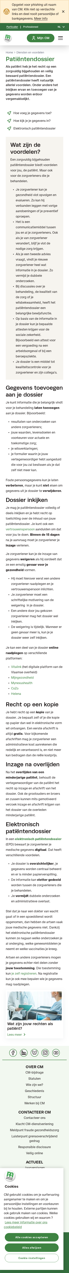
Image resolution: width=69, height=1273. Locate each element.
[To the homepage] (7, 38)
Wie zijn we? (34, 1085)
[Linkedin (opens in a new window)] (24, 1053)
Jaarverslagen (34, 1168)
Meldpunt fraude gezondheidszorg (34, 1130)
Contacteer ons (34, 1118)
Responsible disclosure (34, 1147)
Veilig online (34, 1153)
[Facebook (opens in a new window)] (13, 1053)
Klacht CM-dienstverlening (34, 1124)
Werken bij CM (34, 1103)
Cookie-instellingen (31, 1258)
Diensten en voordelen (30, 52)
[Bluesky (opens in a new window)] (34, 1053)
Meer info (41, 18)
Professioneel (30, 27)
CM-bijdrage (34, 1072)
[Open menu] (60, 38)
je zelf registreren (24, 973)
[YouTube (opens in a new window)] (56, 1053)
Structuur (34, 1097)
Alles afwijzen (31, 1247)
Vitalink (16, 667)
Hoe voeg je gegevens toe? (32, 113)
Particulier (12, 27)
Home (9, 52)
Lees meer (14, 1034)
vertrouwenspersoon (20, 529)
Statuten (34, 1078)
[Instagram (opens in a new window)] (45, 1053)
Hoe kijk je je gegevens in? (32, 121)
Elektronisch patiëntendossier (34, 128)
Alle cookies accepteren (31, 1237)
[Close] (63, 11)
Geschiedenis (34, 1091)
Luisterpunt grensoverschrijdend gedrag (35, 1138)
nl (59, 27)
